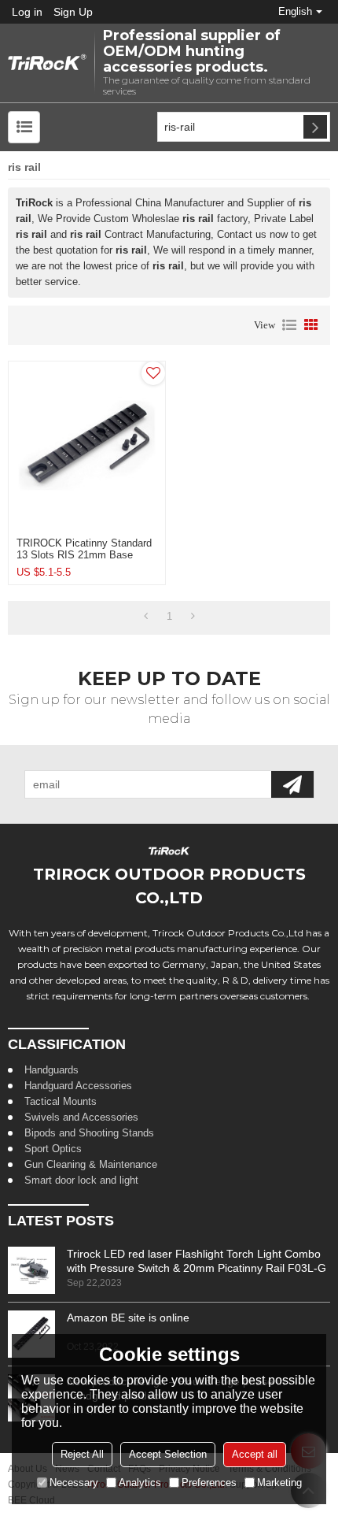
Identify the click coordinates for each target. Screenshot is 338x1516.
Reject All (82, 1454)
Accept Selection (168, 1454)
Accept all (254, 1454)
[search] (315, 127)
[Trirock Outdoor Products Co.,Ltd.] (47, 63)
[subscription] (292, 784)
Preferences (209, 1482)
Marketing (279, 1482)
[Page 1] (146, 616)
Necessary (74, 1482)
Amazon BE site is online (128, 1317)
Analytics (140, 1482)
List (289, 325)
